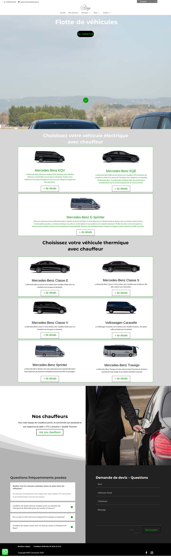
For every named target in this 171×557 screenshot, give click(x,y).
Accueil (62, 13)
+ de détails (49, 188)
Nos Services (73, 13)
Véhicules (84, 13)
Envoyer (151, 529)
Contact (105, 13)
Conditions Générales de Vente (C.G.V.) (47, 546)
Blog (95, 13)
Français (143, 1)
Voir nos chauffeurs (50, 432)
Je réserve (85, 33)
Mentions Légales (24, 546)
